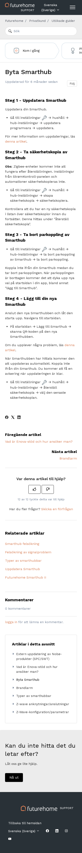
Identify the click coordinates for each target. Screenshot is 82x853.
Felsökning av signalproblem (28, 552)
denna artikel (15, 141)
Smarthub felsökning (22, 544)
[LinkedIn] (19, 418)
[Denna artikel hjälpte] (34, 489)
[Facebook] (6, 418)
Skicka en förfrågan (57, 509)
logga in (11, 622)
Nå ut (14, 777)
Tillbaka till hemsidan (24, 823)
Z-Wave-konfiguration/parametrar (42, 712)
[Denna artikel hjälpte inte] (48, 489)
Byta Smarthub (27, 680)
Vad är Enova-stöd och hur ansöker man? (39, 442)
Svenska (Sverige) (49, 7)
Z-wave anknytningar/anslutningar (42, 704)
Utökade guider (63, 21)
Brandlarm (68, 458)
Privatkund (37, 21)
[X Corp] (13, 418)
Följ (72, 83)
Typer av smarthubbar (23, 561)
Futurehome (14, 21)
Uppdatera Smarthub (22, 569)
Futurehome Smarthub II (25, 577)
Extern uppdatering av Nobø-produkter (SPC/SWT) (39, 656)
